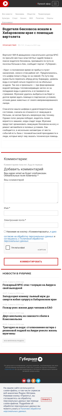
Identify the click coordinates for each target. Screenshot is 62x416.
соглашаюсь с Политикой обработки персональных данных (23, 239)
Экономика (19, 14)
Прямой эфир (44, 3)
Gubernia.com (10, 369)
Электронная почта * (15, 220)
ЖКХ (31, 18)
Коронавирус (7, 22)
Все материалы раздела (14, 340)
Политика (40, 18)
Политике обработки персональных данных (22, 409)
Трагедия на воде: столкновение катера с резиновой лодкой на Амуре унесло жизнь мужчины (30, 330)
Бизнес (23, 18)
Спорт (15, 18)
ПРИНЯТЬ (46, 399)
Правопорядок (44, 14)
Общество (31, 14)
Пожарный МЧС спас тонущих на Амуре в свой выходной (29, 286)
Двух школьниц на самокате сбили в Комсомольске (26, 317)
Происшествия (9, 45)
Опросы (50, 18)
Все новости (7, 14)
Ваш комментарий (14, 180)
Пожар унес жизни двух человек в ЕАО (27, 307)
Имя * (7, 208)
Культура (6, 18)
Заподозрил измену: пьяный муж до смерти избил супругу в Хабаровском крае (30, 298)
